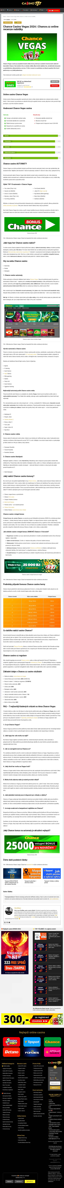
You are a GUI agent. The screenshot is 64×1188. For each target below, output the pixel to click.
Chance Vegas (34, 279)
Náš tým (51, 1101)
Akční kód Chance (9, 502)
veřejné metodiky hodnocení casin (31, 75)
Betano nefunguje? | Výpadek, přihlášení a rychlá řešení (54, 956)
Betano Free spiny (7, 1080)
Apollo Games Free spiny (8, 1078)
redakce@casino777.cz (55, 1162)
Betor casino (21, 1094)
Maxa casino (21, 1101)
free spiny (11, 497)
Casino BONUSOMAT (7, 1105)
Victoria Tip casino (22, 1096)
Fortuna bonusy (6, 1128)
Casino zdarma (21, 1110)
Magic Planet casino (22, 1099)
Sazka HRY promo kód (39, 1066)
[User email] (9, 922)
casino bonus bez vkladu (19, 510)
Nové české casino (22, 1106)
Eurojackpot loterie (22, 1123)
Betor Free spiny (6, 1085)
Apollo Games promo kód (39, 1077)
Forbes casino (21, 1075)
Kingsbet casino (21, 1091)
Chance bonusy (6, 1117)
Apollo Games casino (23, 1077)
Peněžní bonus (6, 1103)
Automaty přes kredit (38, 1097)
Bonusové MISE (6, 1107)
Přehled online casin (22, 1103)
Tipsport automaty (38, 1104)
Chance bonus (32, 481)
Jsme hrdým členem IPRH (55, 1131)
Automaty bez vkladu (38, 1099)
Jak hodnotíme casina (54, 1122)
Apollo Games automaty (39, 1113)
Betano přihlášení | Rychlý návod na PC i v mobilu (54, 989)
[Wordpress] (7, 922)
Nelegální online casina (54, 1124)
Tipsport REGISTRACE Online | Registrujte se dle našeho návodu (11, 882)
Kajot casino (43, 191)
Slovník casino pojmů (54, 1129)
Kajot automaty (37, 1111)
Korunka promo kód (38, 1082)
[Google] (5, 922)
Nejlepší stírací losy (22, 1137)
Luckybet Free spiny (7, 1087)
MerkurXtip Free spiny (7, 1073)
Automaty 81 (36, 1101)
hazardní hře (29, 864)
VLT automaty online (31, 354)
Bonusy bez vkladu (7, 1095)
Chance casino (25, 660)
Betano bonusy (6, 1114)
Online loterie (21, 1127)
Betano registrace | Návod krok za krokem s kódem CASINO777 (55, 999)
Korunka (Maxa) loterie (23, 1125)
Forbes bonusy (6, 1119)
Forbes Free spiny (7, 1075)
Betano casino (21, 1073)
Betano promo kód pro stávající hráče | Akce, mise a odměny (54, 978)
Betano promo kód (38, 1073)
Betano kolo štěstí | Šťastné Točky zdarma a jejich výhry (55, 946)
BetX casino (20, 1089)
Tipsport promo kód (38, 1070)
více (24, 1177)
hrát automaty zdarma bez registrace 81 (19, 252)
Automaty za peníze (38, 1094)
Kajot (5, 373)
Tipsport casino (21, 1068)
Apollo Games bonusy (8, 1121)
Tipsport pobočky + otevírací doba (30, 881)
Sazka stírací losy (22, 1140)
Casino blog (52, 1103)
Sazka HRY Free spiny (7, 1070)
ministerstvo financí (36, 662)
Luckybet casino (22, 1084)
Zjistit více (55, 81)
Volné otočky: (6, 1066)
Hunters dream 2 (8, 419)
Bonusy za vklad (6, 1100)
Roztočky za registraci (8, 1089)
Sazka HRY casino (22, 1066)
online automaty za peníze (10, 205)
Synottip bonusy (6, 1124)
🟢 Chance (17, 22)
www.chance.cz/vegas (20, 676)
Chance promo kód (38, 1075)
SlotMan (8, 19)
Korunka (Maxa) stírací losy (24, 1142)
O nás (50, 1100)
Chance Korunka (18, 646)
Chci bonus (55, 85)
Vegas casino (21, 1108)
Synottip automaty (38, 1116)
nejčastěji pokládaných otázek (29, 718)
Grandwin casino (22, 1087)
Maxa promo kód (37, 1084)
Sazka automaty (37, 1106)
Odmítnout (19, 1181)
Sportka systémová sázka (24, 1130)
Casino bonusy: (7, 1093)
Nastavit (9, 1181)
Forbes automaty (37, 1109)
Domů (4, 16)
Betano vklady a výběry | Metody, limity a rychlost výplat (55, 967)
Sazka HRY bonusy (7, 1110)
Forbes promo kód (38, 1068)
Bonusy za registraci (7, 1098)
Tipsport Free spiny (7, 1068)
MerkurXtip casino (22, 1082)
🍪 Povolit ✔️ (30, 1181)
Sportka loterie (21, 1120)
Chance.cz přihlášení (35, 548)
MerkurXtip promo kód (39, 1080)
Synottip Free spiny (7, 1082)
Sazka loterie (21, 1118)
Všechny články (7, 22)
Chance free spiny (9, 507)
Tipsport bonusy (6, 1112)
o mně (33, 917)
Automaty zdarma (38, 1092)
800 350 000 (57, 1168)
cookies (57, 1155)
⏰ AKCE (3, 10)
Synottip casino (21, 1080)
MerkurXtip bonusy (7, 1126)
